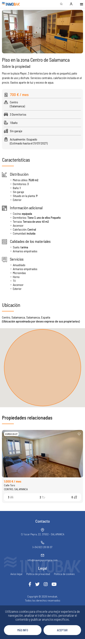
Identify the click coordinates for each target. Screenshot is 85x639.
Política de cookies (64, 574)
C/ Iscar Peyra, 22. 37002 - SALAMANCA (42, 534)
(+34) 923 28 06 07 (42, 547)
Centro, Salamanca (16, 489)
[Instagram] (46, 584)
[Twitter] (37, 584)
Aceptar (62, 630)
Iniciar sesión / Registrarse (71, 4)
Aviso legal (16, 574)
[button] (42, 31)
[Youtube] (54, 584)
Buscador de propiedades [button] (61, 4)
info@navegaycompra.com (42, 560)
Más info (22, 630)
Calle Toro (9, 485)
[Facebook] (29, 584)
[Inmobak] (11, 4)
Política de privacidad (38, 574)
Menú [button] (79, 4)
